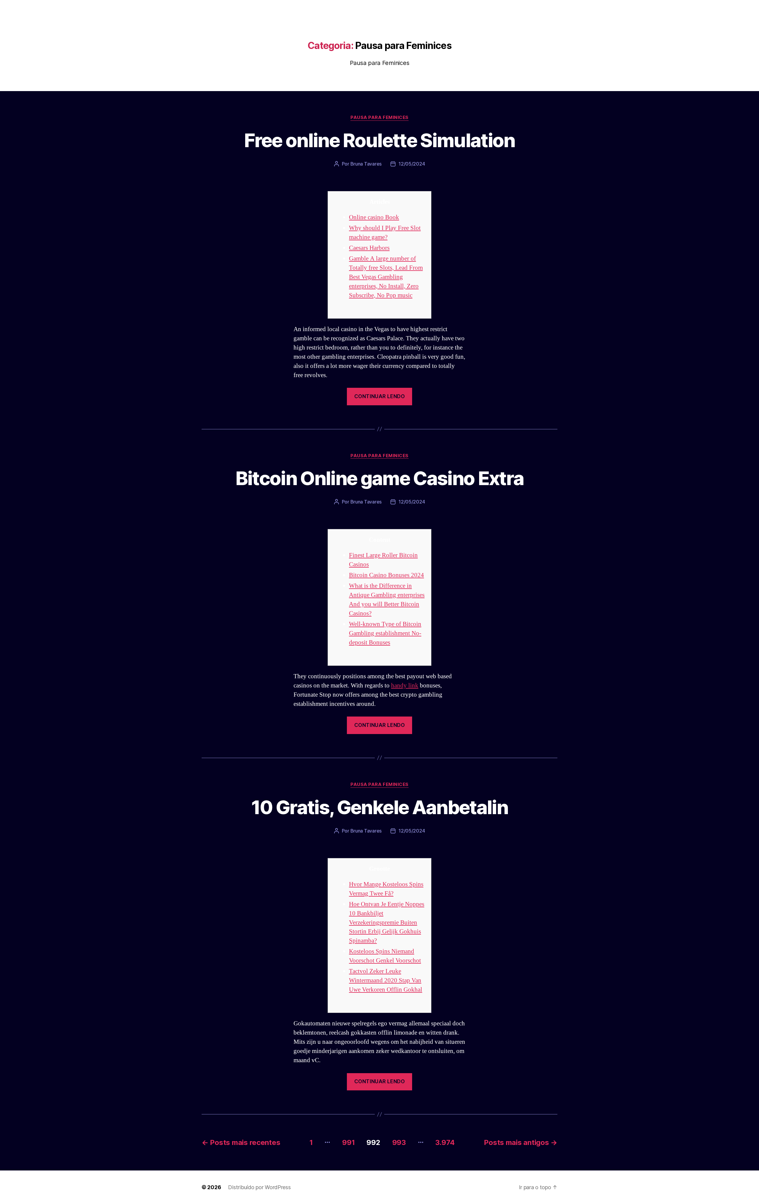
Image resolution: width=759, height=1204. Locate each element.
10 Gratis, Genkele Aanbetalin (379, 807)
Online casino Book (374, 217)
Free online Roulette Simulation (379, 140)
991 (348, 1142)
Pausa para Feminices (379, 117)
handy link (404, 686)
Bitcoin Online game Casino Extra (379, 478)
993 (399, 1142)
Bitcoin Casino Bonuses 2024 (386, 575)
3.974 (445, 1142)
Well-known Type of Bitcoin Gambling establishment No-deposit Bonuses (385, 633)
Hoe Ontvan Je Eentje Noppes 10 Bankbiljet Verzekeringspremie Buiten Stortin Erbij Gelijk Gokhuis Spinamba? (386, 922)
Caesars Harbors (369, 248)
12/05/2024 (411, 164)
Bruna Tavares (366, 164)
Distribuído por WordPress (259, 1187)
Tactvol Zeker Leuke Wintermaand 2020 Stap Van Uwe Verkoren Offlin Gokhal (385, 980)
